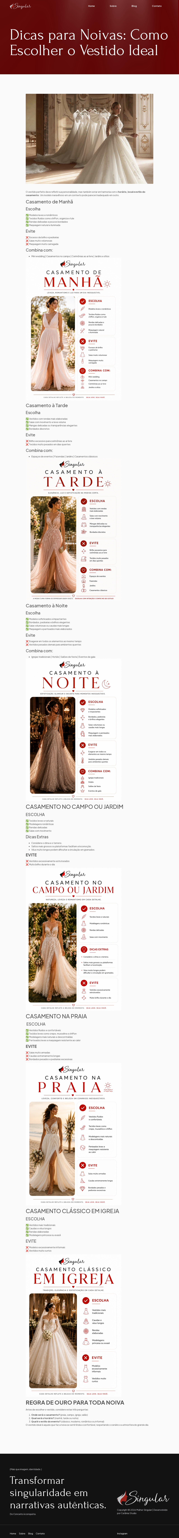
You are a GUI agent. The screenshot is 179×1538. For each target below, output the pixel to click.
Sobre (113, 5)
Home (91, 5)
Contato (157, 5)
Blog (134, 5)
